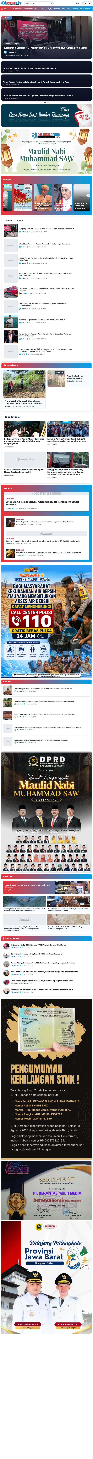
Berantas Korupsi (31, 8)
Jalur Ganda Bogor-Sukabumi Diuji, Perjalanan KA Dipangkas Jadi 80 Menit (42, 981)
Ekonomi (66, 8)
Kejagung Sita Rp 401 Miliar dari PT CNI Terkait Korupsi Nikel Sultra (38, 945)
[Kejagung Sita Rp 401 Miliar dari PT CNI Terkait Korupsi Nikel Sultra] (6, 946)
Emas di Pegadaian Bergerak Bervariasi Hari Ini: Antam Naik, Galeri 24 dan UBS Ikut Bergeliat (43, 541)
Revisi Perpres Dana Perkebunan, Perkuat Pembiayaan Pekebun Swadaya (45, 522)
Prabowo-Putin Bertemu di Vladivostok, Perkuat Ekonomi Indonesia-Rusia (42, 990)
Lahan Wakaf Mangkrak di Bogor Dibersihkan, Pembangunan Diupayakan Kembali (44, 702)
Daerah (56, 8)
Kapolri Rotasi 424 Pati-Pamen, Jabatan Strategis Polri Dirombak (27, 886)
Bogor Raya (46, 8)
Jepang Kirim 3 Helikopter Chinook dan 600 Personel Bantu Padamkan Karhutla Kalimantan (24, 910)
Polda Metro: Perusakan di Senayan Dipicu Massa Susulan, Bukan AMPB (24, 471)
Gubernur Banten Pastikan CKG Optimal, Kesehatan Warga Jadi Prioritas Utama (44, 972)
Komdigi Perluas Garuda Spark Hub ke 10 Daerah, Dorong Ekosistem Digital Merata (66, 440)
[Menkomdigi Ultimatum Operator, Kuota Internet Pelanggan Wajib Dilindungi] (52, 197)
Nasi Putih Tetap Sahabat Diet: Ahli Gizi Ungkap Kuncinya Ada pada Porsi (66, 928)
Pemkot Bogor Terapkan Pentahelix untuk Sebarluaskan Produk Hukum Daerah (43, 689)
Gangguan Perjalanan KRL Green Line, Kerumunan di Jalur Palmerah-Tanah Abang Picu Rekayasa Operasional (65, 472)
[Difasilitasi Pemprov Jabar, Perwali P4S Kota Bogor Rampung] (6, 955)
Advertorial (17, 8)
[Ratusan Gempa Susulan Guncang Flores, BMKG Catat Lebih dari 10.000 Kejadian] (12, 197)
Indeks (6, 8)
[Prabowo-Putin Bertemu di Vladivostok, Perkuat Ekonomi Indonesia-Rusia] (6, 991)
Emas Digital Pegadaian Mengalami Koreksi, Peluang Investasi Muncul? (42, 503)
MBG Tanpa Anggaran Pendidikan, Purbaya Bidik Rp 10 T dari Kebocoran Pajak (68, 910)
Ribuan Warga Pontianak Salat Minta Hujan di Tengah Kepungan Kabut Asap (43, 963)
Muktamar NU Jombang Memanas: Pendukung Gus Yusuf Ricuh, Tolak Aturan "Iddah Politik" (47, 727)
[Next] (88, 195)
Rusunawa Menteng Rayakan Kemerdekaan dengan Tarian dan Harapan (41, 740)
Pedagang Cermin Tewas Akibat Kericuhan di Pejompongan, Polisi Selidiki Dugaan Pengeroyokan (24, 441)
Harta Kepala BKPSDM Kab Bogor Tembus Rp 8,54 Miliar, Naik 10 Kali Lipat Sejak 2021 (44, 714)
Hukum (75, 8)
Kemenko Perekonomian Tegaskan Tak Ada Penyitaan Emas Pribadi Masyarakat (48, 553)
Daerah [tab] (19, 220)
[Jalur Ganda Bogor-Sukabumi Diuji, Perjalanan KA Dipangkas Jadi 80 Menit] (6, 982)
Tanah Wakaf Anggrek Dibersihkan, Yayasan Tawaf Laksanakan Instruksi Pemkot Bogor (23, 403)
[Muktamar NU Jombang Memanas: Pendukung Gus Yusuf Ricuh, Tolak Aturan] (71, 197)
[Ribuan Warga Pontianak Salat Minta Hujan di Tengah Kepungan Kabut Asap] (6, 964)
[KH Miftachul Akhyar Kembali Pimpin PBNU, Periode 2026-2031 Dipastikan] (32, 197)
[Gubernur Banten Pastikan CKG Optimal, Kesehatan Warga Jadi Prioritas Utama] (6, 973)
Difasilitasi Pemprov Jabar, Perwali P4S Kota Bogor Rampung (36, 954)
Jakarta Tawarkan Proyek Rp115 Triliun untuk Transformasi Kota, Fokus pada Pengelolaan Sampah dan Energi (21, 928)
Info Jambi (85, 8)
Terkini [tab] (8, 220)
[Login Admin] (90, 3)
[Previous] (5, 195)
